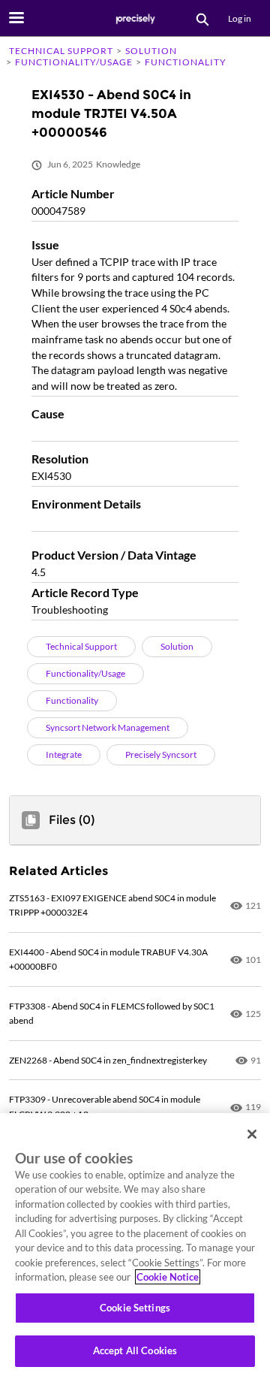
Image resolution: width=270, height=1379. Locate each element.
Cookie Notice (167, 1277)
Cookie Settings (135, 1308)
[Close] (252, 1134)
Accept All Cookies (135, 1350)
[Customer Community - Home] (135, 19)
